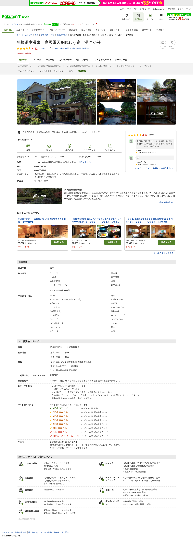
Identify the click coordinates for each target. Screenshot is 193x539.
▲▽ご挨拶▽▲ (25, 66)
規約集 (56, 532)
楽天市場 (171, 9)
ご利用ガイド (131, 9)
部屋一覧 (50, 60)
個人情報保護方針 (18, 532)
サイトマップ (144, 9)
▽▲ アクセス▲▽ (26, 71)
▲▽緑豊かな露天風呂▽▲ (49, 66)
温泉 (71, 71)
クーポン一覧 (121, 60)
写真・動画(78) (65, 60)
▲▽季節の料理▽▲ (125, 66)
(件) (42, 48)
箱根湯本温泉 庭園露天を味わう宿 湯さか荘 (59, 42)
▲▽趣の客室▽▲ (103, 66)
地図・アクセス (83, 60)
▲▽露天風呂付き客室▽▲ (78, 66)
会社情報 (5, 532)
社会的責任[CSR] (35, 532)
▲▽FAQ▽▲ (145, 66)
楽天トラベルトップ (24, 35)
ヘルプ (121, 9)
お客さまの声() (103, 60)
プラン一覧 (36, 60)
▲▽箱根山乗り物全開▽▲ (51, 71)
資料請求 (65, 532)
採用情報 (48, 532)
